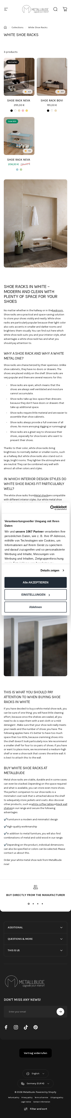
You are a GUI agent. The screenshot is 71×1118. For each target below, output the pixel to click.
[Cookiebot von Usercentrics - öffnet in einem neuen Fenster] (50, 507)
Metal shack (41, 495)
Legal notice (26, 1102)
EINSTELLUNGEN (33, 594)
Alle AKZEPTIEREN (35, 582)
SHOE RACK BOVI (52, 100)
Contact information (41, 1102)
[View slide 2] (33, 903)
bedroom (57, 310)
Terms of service (41, 1097)
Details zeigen (50, 570)
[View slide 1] (29, 903)
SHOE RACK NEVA (19, 100)
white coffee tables (43, 804)
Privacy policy (26, 1097)
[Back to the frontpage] (5, 27)
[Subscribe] (60, 1011)
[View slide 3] (38, 903)
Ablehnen (35, 606)
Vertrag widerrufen (35, 1053)
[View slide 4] (42, 903)
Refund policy (13, 1097)
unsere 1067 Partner (29, 531)
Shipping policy (56, 1097)
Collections (17, 27)
